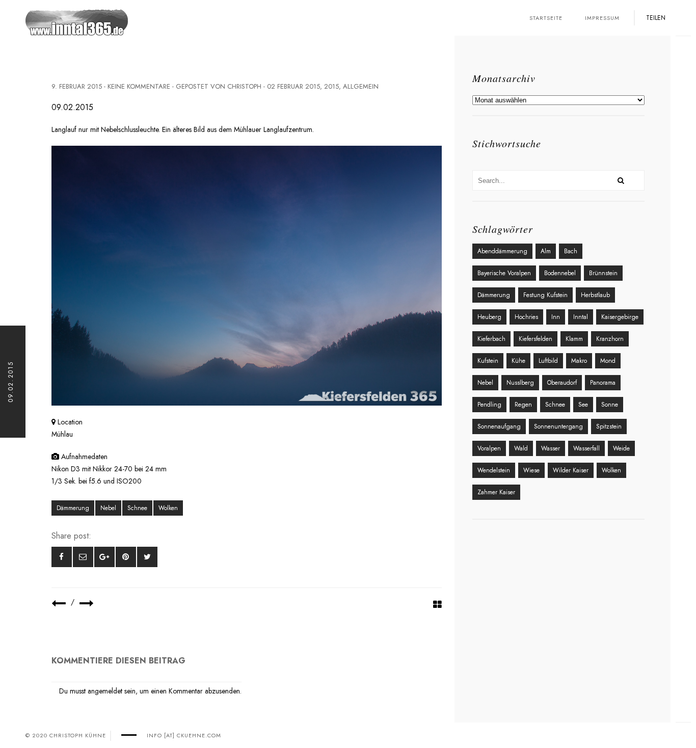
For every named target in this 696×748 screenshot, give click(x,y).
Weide (621, 448)
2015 (331, 86)
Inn (555, 317)
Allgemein (361, 86)
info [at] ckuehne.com (184, 735)
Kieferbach (491, 338)
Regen (523, 404)
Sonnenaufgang (499, 426)
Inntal (580, 317)
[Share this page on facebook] (61, 557)
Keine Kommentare (139, 86)
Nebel (108, 508)
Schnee (137, 508)
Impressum (602, 18)
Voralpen (489, 448)
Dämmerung (73, 508)
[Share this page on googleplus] (104, 557)
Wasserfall (586, 448)
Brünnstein (603, 273)
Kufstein (487, 360)
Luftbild (548, 360)
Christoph (244, 86)
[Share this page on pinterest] (126, 557)
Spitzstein (609, 426)
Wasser (550, 448)
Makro (579, 360)
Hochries (526, 317)
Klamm (574, 338)
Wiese (531, 470)
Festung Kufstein (545, 295)
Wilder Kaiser (570, 470)
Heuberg (489, 317)
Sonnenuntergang (558, 426)
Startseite (546, 18)
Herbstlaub (595, 295)
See (583, 404)
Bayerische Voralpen (504, 273)
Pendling (489, 404)
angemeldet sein (112, 691)
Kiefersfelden (535, 338)
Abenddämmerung (502, 251)
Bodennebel (560, 273)
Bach (570, 251)
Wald (521, 448)
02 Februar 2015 (293, 86)
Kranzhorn (610, 338)
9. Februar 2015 (76, 86)
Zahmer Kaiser (496, 492)
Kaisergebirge (619, 317)
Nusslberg (520, 382)
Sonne (609, 404)
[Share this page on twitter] (147, 557)
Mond (607, 360)
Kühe (518, 360)
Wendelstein (493, 470)
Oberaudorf (562, 382)
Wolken (168, 508)
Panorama (602, 382)
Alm (546, 251)
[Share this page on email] (83, 557)
